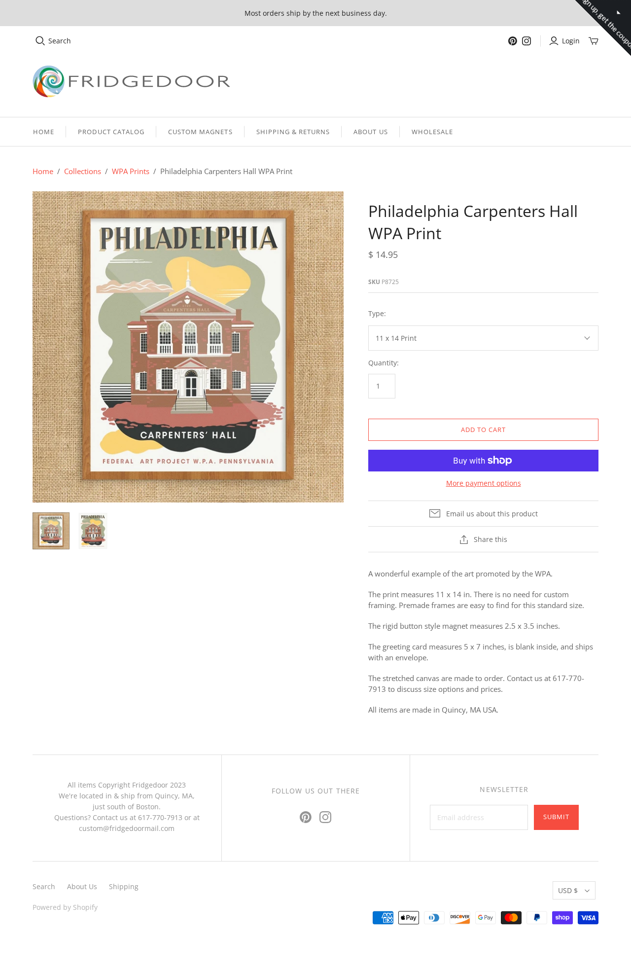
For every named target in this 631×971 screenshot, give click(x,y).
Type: (377, 313)
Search (59, 40)
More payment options (483, 483)
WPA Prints (130, 171)
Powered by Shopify (65, 907)
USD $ (568, 890)
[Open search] (40, 41)
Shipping (124, 886)
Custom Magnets (200, 131)
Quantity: (383, 362)
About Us (370, 131)
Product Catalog (111, 131)
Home (43, 131)
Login (571, 40)
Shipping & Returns (293, 131)
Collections (82, 171)
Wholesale (432, 131)
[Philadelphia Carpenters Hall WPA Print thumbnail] (51, 530)
